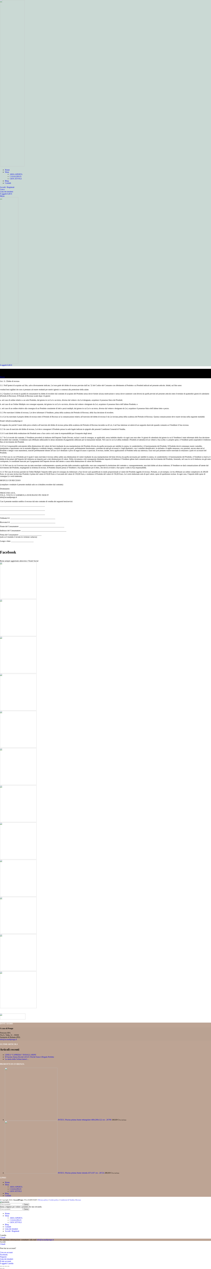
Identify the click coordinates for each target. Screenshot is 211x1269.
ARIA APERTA (16, 174)
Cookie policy (54, 1200)
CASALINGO (15, 176)
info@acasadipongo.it (8, 1039)
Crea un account (6, 1252)
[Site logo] (12, 166)
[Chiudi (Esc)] (1, 1266)
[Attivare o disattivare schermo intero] (6, 1266)
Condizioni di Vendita (67, 1200)
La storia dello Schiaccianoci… (17, 1059)
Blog (7, 1193)
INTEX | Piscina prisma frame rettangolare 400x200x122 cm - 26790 (85, 1120)
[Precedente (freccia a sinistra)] (1, 1268)
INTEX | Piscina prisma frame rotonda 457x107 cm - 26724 (81, 1173)
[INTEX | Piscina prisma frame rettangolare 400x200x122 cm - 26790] (31, 1120)
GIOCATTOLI (16, 179)
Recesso (78, 1200)
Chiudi (2, 1237)
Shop (7, 1185)
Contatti (8, 1196)
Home (2, 377)
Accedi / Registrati (12, 1231)
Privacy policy (43, 1200)
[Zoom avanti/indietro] (8, 1266)
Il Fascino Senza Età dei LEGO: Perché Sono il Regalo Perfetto (29, 1057)
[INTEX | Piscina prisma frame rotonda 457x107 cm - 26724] (31, 1173)
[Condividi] (3, 1266)
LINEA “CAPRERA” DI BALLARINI (20, 1055)
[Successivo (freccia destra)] (3, 1268)
